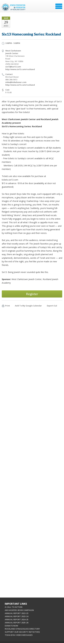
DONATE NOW (11, 625)
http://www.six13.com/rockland (20, 69)
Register (32, 294)
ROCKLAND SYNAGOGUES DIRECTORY (22, 628)
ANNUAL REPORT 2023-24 (16, 616)
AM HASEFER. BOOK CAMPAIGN (19, 610)
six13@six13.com (13, 66)
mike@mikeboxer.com (15, 82)
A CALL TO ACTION (13, 607)
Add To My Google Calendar (28, 305)
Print (7, 305)
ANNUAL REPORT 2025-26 (16, 622)
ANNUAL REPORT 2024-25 (16, 619)
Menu (58, 6)
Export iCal (52, 305)
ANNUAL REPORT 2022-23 (16, 613)
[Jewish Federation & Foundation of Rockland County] (14, 7)
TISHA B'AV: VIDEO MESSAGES (19, 635)
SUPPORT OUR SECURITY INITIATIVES (22, 632)
